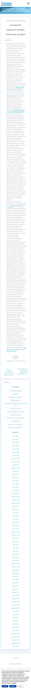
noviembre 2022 (15, 567)
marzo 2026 (15, 449)
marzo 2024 (15, 522)
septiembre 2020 (15, 643)
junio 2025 (15, 474)
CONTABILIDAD (14, 400)
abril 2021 (15, 621)
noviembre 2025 (15, 462)
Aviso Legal (15, 657)
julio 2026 (15, 436)
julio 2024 (15, 509)
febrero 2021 (15, 627)
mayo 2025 (16, 477)
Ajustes (20, 686)
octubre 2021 (15, 605)
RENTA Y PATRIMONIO (20, 20)
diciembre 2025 (15, 458)
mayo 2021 (16, 618)
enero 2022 (15, 595)
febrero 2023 (15, 557)
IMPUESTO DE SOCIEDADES (14, 418)
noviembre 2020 (15, 637)
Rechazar (13, 686)
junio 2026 (15, 439)
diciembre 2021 (15, 598)
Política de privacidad (15, 663)
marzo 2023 (15, 554)
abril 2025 (15, 481)
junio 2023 (15, 544)
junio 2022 (15, 579)
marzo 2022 (15, 589)
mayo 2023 (16, 548)
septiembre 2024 (15, 503)
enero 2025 (15, 490)
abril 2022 (15, 586)
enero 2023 (15, 560)
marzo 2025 (15, 484)
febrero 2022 (15, 592)
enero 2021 (15, 630)
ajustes (14, 683)
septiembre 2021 (15, 608)
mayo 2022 (16, 583)
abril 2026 (15, 446)
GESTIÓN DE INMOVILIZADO (14, 412)
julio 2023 (15, 541)
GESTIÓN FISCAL (14, 415)
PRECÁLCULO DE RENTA (14, 424)
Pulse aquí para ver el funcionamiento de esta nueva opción (16, 349)
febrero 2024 (15, 525)
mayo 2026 (16, 442)
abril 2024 (15, 519)
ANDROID (14, 394)
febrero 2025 (15, 487)
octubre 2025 (15, 465)
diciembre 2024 (15, 493)
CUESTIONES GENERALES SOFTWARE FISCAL (15, 403)
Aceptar (5, 686)
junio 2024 (15, 512)
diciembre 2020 (15, 633)
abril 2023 (15, 551)
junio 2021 (15, 614)
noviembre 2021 (15, 602)
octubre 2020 (15, 640)
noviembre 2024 (15, 497)
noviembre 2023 (15, 535)
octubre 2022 (15, 570)
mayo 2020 (16, 646)
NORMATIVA (14, 421)
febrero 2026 (15, 452)
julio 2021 (15, 611)
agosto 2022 (15, 573)
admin (9, 361)
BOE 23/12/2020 (11, 96)
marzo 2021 (15, 624)
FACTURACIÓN (14, 408)
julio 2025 (15, 471)
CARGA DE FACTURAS (14, 397)
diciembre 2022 (15, 563)
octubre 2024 (15, 500)
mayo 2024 (16, 516)
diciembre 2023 (15, 532)
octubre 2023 (15, 538)
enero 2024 (15, 528)
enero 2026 (15, 455)
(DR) (15, 357)
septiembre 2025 (15, 468)
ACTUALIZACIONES (10, 20)
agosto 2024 (15, 506)
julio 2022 (15, 576)
